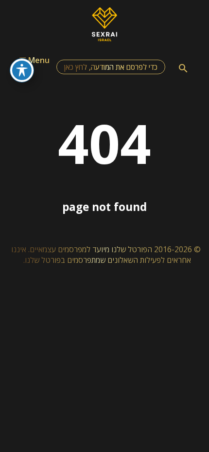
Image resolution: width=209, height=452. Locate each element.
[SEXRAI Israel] (105, 38)
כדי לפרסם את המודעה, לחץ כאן (110, 67)
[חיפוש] (183, 68)
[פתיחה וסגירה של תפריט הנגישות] (22, 70)
